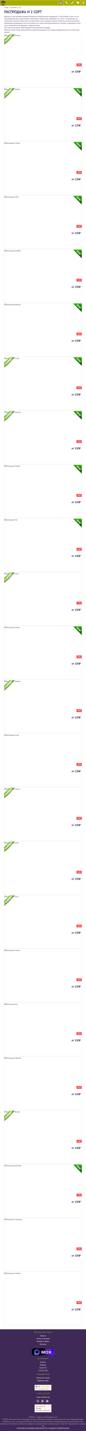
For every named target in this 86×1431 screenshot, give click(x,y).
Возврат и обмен (43, 1341)
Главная (6, 7)
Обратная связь (43, 1381)
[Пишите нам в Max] (61, 5)
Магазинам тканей (43, 1378)
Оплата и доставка (43, 1338)
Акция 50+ (43, 1368)
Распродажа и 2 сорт (15, 7)
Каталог (43, 1362)
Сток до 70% (43, 1370)
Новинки (43, 1365)
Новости (43, 1336)
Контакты (43, 1344)
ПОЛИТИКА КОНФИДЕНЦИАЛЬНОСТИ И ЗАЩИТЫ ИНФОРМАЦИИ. (43, 1428)
